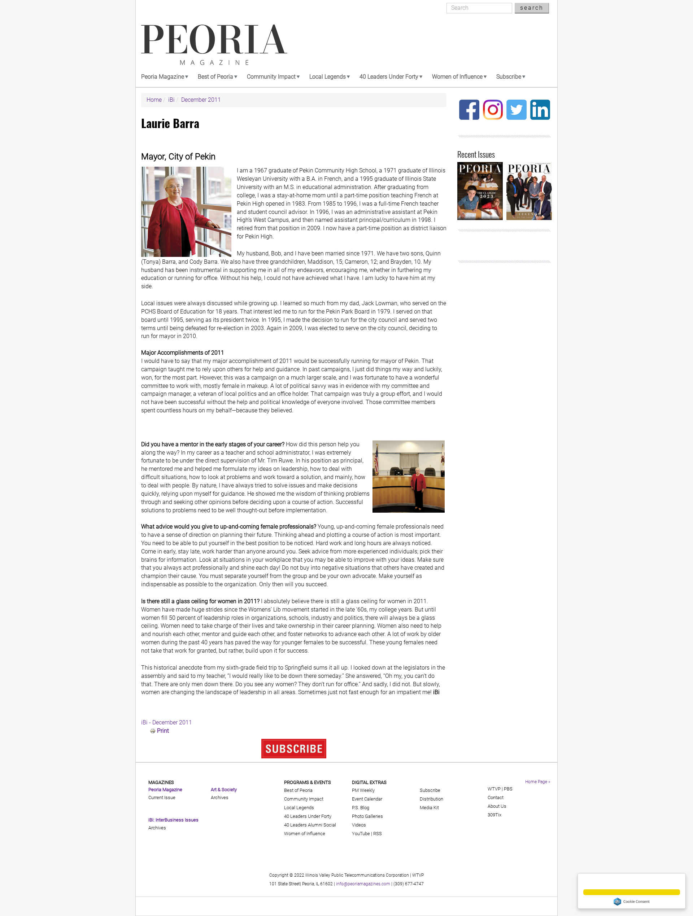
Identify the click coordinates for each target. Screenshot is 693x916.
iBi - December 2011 (166, 722)
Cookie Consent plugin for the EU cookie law (632, 902)
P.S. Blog (360, 807)
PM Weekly (363, 790)
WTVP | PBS (500, 789)
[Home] (214, 45)
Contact (496, 797)
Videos (359, 825)
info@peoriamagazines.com (363, 883)
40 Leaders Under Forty (388, 76)
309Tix (494, 815)
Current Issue (161, 797)
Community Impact (271, 76)
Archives (157, 827)
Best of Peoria (215, 76)
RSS (377, 833)
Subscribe (508, 76)
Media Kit (429, 807)
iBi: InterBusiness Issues (173, 820)
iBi (171, 99)
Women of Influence (457, 76)
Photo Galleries (367, 816)
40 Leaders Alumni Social (310, 825)
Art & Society (224, 789)
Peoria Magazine (162, 76)
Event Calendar (367, 799)
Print (163, 730)
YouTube (361, 833)
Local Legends (327, 76)
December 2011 (201, 99)
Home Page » (537, 781)
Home (154, 99)
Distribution (431, 799)
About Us (497, 806)
